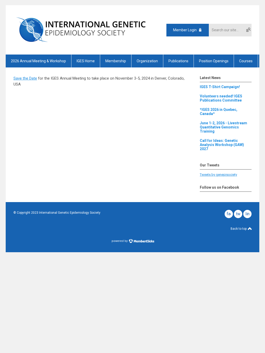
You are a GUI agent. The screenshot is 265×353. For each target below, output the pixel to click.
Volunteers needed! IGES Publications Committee (221, 98)
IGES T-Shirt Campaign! (220, 87)
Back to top (239, 229)
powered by (120, 241)
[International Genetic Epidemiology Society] (80, 45)
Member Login (185, 30)
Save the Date (25, 78)
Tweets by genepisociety (218, 175)
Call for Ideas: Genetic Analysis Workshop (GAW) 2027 (222, 145)
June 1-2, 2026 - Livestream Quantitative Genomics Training (223, 127)
